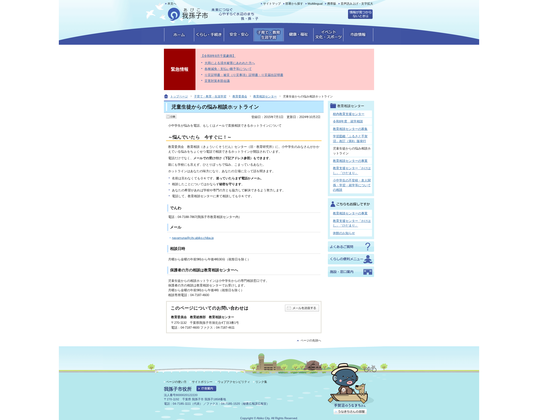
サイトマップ (272, 3)
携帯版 (331, 3)
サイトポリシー (202, 381)
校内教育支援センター (348, 114)
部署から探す (294, 3)
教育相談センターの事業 (350, 161)
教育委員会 (239, 96)
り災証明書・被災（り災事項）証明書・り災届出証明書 (243, 75)
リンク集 (261, 381)
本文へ (171, 3)
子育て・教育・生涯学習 (210, 96)
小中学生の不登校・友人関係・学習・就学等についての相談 (352, 185)
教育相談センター (265, 96)
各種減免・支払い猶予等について (228, 69)
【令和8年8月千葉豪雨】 (218, 56)
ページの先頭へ (311, 340)
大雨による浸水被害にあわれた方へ (229, 63)
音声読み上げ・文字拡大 (357, 3)
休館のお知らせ (344, 233)
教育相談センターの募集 (350, 129)
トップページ (179, 96)
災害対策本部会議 (217, 81)
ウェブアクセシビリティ (234, 381)
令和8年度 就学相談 (348, 121)
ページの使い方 (176, 381)
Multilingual (315, 3)
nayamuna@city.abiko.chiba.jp (193, 238)
